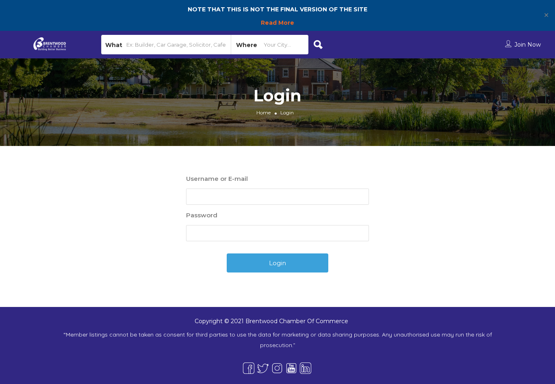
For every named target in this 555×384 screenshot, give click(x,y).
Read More (277, 22)
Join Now (527, 44)
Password (201, 215)
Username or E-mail (217, 178)
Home (263, 112)
